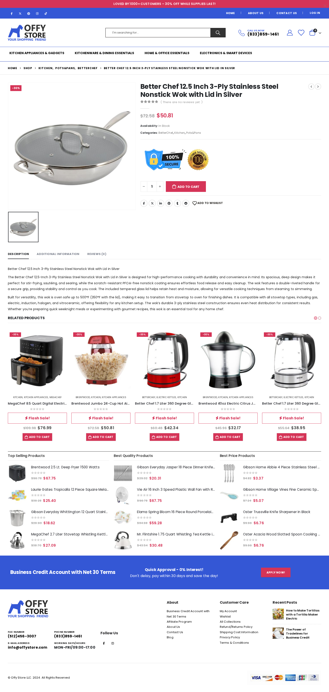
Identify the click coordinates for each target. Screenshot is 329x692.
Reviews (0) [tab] (96, 254)
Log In (315, 13)
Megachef (55, 397)
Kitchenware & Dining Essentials (104, 53)
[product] (17, 473)
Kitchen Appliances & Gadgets (36, 53)
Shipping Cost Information (239, 632)
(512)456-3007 (22, 636)
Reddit (185, 203)
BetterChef (165, 133)
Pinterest (169, 203)
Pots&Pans (193, 133)
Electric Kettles (166, 397)
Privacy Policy (230, 637)
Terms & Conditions (234, 643)
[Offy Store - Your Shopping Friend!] (27, 33)
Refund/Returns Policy (236, 627)
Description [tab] (18, 254)
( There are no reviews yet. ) (181, 102)
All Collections (230, 622)
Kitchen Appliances (36, 397)
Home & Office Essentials (167, 53)
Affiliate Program (179, 622)
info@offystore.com (27, 647)
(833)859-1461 (68, 636)
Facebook (143, 203)
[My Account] (289, 33)
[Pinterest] (28, 13)
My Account (228, 611)
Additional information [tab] (58, 254)
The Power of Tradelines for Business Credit (298, 633)
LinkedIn (160, 203)
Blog (170, 637)
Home (230, 13)
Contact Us (286, 13)
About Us (255, 13)
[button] (316, 318)
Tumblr (177, 203)
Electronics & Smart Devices (226, 53)
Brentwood (83, 397)
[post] (278, 614)
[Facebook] (11, 13)
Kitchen (179, 133)
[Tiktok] (46, 13)
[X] (20, 13)
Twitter (152, 203)
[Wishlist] (301, 33)
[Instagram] (37, 13)
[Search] (217, 32)
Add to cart (188, 187)
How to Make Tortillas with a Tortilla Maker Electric (302, 614)
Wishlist (225, 616)
